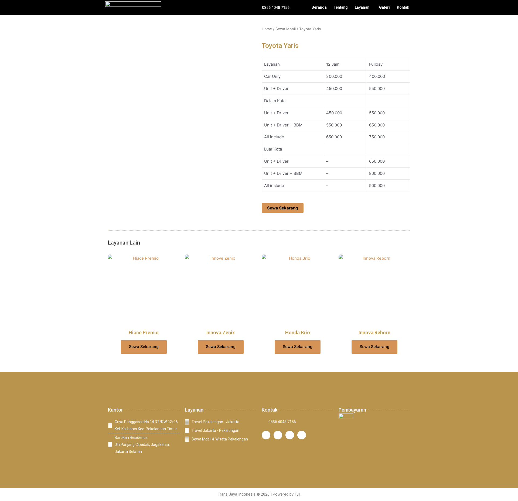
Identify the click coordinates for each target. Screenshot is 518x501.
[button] (363, 7)
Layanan (362, 7)
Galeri (384, 7)
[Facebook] (278, 435)
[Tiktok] (289, 435)
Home (267, 29)
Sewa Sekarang (282, 208)
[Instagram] (266, 435)
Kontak (403, 7)
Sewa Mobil (285, 29)
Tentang (341, 7)
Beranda (319, 7)
